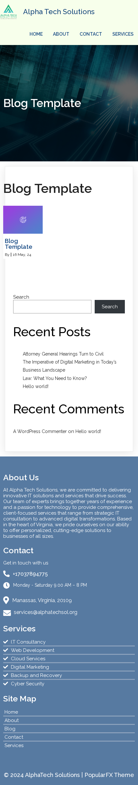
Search (21, 297)
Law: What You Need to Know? (55, 378)
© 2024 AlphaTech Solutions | (44, 774)
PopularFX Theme (109, 774)
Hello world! (35, 386)
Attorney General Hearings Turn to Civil (63, 353)
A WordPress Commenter (40, 431)
